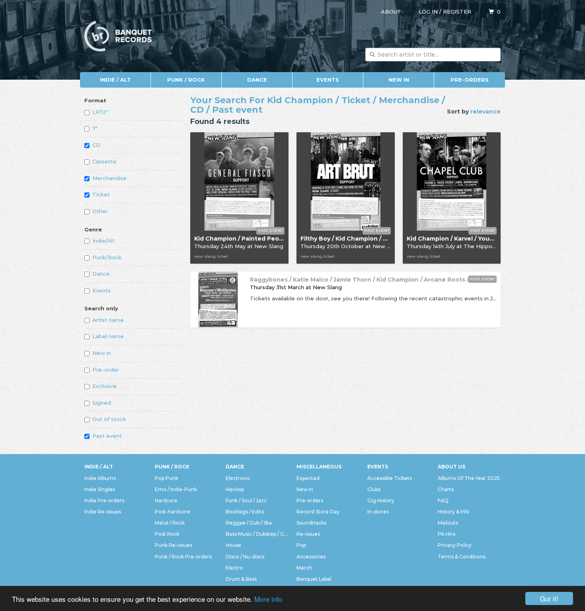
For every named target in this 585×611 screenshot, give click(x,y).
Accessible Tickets (389, 478)
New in (101, 353)
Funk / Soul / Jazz (246, 500)
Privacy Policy (455, 545)
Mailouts (448, 523)
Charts (446, 489)
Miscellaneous (318, 467)
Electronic (238, 478)
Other (100, 211)
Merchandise (109, 178)
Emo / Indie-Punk (176, 489)
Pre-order (105, 369)
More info (268, 599)
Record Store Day (317, 512)
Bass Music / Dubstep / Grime (257, 534)
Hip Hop (235, 489)
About (391, 11)
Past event (107, 436)
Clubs (373, 489)
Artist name (108, 320)
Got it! (549, 598)
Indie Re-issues (102, 512)
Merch (304, 568)
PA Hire (447, 534)
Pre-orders (469, 79)
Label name (108, 336)
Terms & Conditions (462, 557)
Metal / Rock (170, 523)
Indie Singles (99, 489)
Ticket (101, 194)
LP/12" (100, 112)
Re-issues (308, 534)
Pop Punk (166, 478)
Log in (428, 11)
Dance (257, 79)
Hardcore (166, 500)
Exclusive (104, 386)
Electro (234, 568)
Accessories (311, 557)
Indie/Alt (103, 240)
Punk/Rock (107, 257)
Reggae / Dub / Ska (249, 523)
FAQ (443, 500)
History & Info (454, 512)
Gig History (380, 500)
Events (327, 79)
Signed (101, 403)
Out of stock (109, 419)
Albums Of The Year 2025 (469, 478)
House (233, 545)
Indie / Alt (115, 79)
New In (398, 79)
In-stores (378, 512)
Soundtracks (311, 523)
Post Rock (167, 534)
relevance (485, 111)
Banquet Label (314, 579)
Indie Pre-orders (104, 500)
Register (457, 11)
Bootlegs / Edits (245, 512)
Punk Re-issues (173, 545)
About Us (451, 467)
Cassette (104, 161)
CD (96, 145)
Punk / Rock (186, 79)
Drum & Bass (241, 579)
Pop (301, 545)
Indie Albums (100, 478)
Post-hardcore (172, 512)
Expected (308, 478)
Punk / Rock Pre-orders (183, 557)
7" (95, 128)
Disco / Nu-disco (245, 557)
